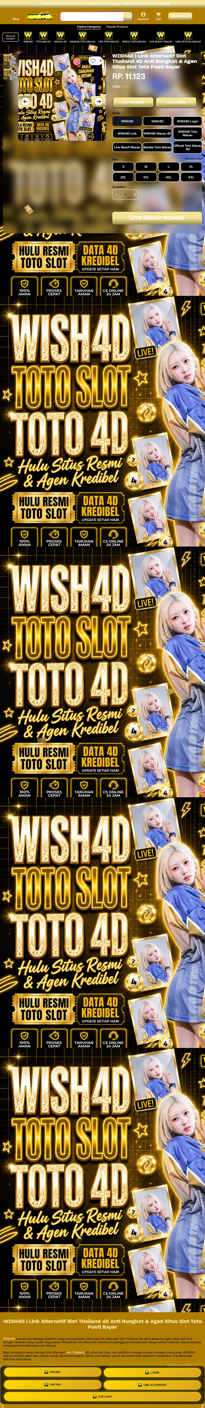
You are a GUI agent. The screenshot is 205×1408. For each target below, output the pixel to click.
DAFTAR (55, 1383)
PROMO (55, 1373)
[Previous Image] (25, 101)
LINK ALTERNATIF (155, 1383)
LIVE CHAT (105, 1395)
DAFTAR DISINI (133, 102)
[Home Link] (40, 16)
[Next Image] (98, 101)
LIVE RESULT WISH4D (157, 218)
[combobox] (92, 16)
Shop (16, 19)
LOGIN (155, 1372)
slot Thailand (74, 1352)
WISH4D (9, 1338)
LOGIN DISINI (176, 102)
